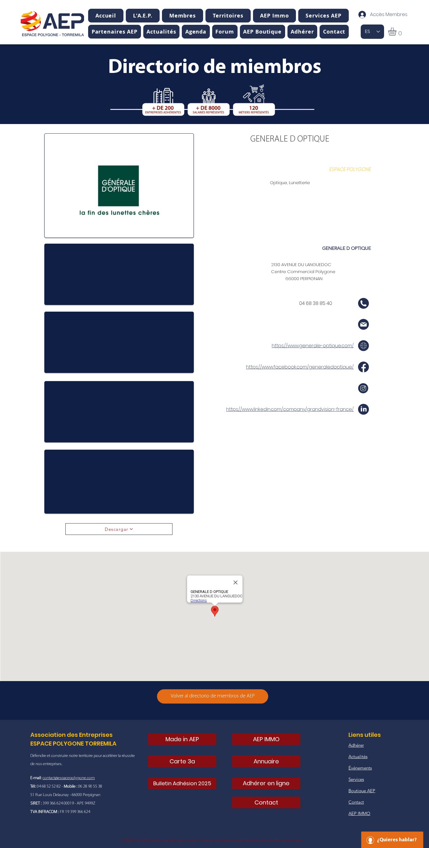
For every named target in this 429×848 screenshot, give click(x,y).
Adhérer (356, 745)
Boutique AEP (361, 790)
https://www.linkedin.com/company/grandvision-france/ (290, 409)
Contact (356, 802)
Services (356, 779)
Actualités (357, 756)
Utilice (192, 840)
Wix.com (177, 840)
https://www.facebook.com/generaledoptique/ (300, 367)
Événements (360, 768)
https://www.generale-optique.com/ (313, 345)
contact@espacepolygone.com (69, 778)
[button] (143, 15)
